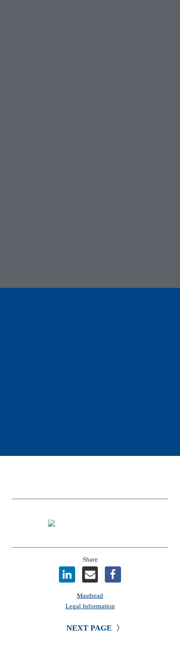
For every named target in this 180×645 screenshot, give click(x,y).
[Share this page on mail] (90, 574)
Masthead (90, 595)
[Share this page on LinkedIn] (67, 574)
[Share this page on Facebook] (113, 574)
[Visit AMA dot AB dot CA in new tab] (90, 523)
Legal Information (90, 606)
